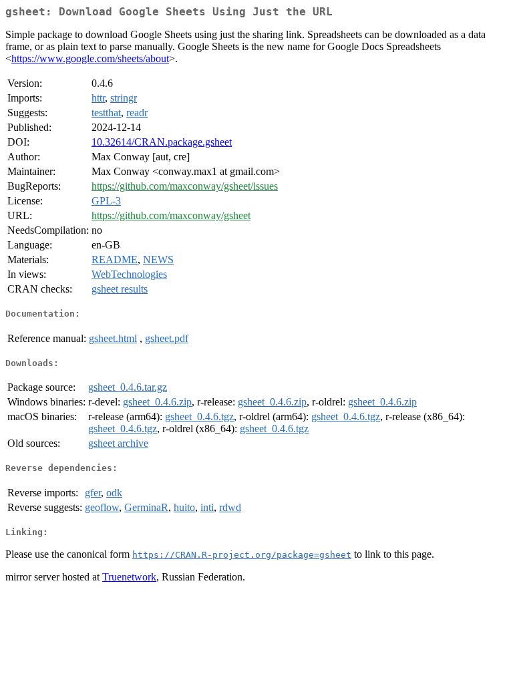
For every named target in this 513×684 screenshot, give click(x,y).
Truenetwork (129, 576)
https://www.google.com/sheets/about (90, 58)
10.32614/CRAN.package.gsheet (162, 142)
